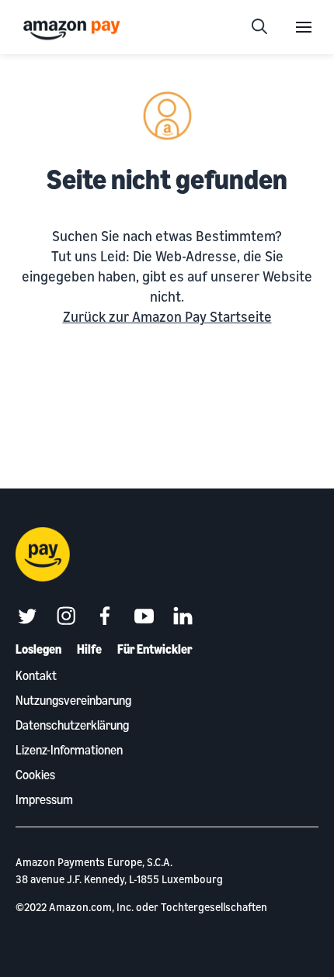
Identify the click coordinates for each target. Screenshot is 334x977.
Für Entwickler (155, 649)
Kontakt (36, 675)
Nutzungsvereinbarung (73, 700)
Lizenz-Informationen (69, 750)
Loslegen (38, 649)
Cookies (35, 774)
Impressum (44, 799)
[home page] (74, 29)
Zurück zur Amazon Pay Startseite (167, 316)
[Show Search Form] (259, 27)
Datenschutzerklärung (72, 725)
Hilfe (89, 649)
